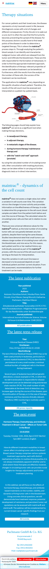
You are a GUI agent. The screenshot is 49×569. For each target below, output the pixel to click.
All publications (24, 325)
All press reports (24, 408)
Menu (43, 3)
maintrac (10, 185)
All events (24, 519)
